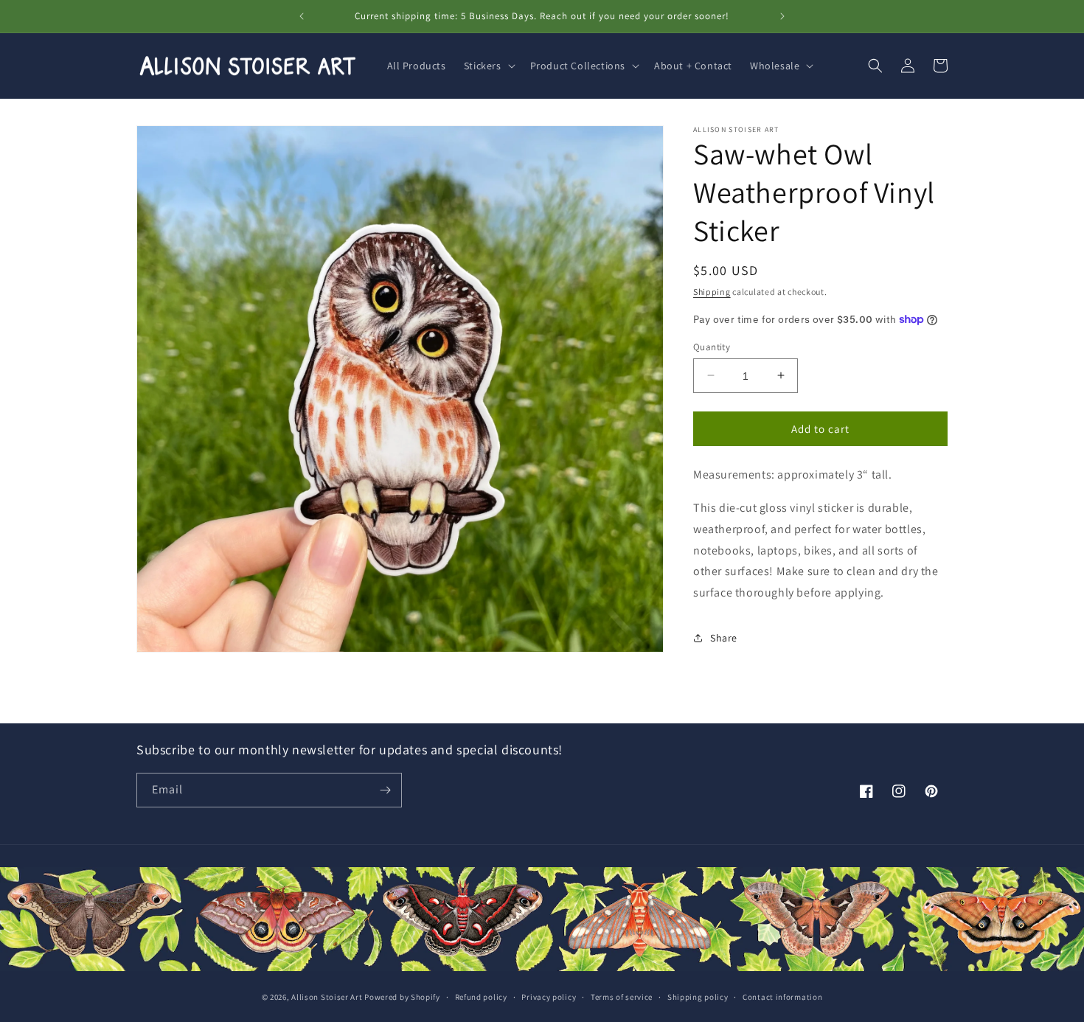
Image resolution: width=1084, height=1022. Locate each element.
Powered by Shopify (402, 997)
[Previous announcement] (301, 16)
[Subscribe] (385, 790)
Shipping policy (698, 997)
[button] (488, 65)
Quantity (711, 346)
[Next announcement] (782, 16)
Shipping (712, 291)
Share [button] (723, 637)
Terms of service (622, 997)
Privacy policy (548, 997)
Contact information (782, 997)
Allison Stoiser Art (326, 997)
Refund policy (481, 997)
